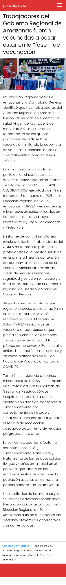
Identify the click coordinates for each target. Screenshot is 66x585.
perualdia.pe (14, 5)
